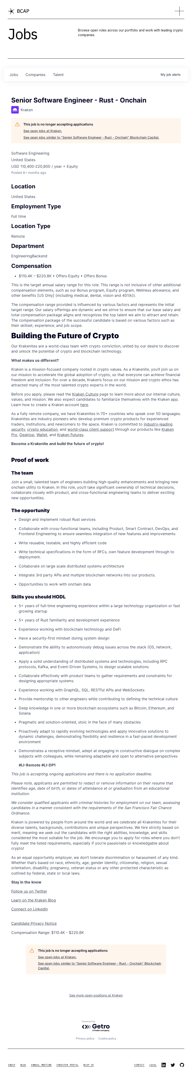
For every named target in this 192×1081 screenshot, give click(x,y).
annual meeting (41, 1064)
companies (35, 74)
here (84, 404)
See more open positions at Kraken (96, 995)
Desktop (26, 434)
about (11, 1064)
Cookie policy (107, 1038)
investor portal (67, 1064)
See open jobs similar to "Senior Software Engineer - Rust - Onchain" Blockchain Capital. (91, 137)
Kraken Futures (70, 434)
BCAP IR (88, 1064)
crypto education (42, 429)
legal (153, 1064)
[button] (179, 11)
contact (139, 1064)
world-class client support (90, 429)
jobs (13, 74)
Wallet (42, 434)
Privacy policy (85, 1038)
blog (23, 1064)
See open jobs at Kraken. (42, 131)
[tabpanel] (96, 634)
